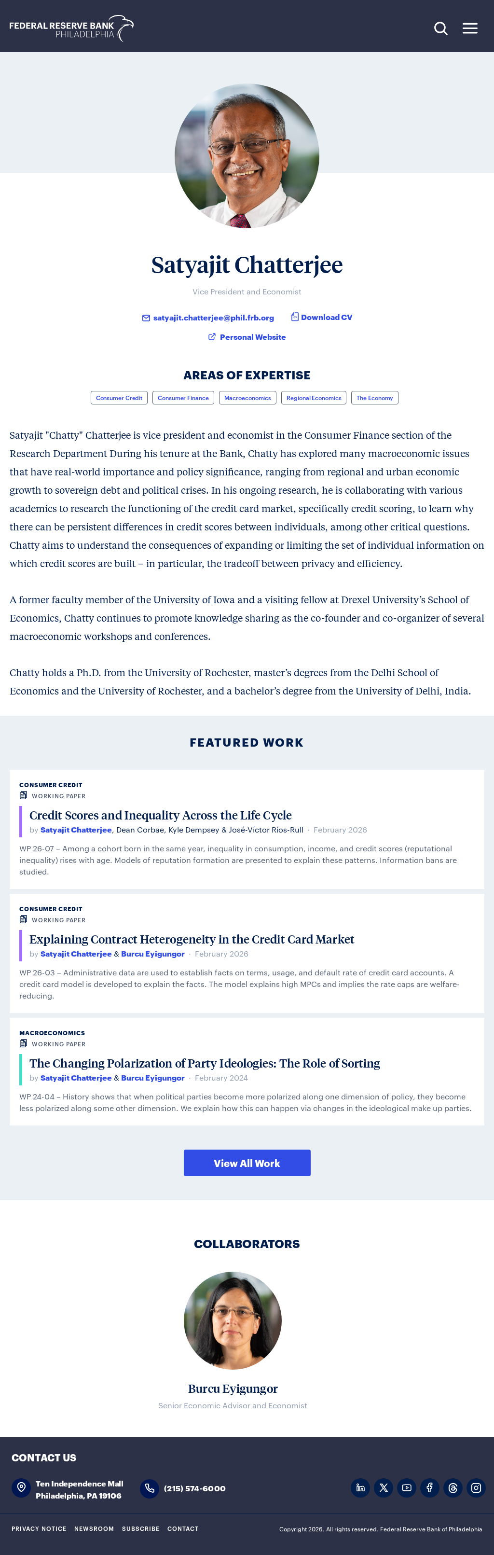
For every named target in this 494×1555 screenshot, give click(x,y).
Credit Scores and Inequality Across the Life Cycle (160, 815)
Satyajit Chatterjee (76, 828)
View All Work (247, 1162)
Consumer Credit (119, 397)
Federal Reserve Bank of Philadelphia (77, 28)
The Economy (375, 397)
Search (440, 28)
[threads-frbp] (453, 1488)
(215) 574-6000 (195, 1487)
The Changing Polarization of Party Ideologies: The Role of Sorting (205, 1063)
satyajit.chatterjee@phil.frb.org (213, 316)
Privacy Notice (39, 1528)
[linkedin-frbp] (360, 1488)
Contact (183, 1528)
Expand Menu (470, 28)
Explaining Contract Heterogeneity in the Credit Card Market (192, 939)
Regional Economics (314, 397)
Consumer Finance (183, 397)
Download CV (327, 316)
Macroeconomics (248, 397)
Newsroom (94, 1528)
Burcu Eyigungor (153, 952)
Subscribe (141, 1528)
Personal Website (253, 336)
